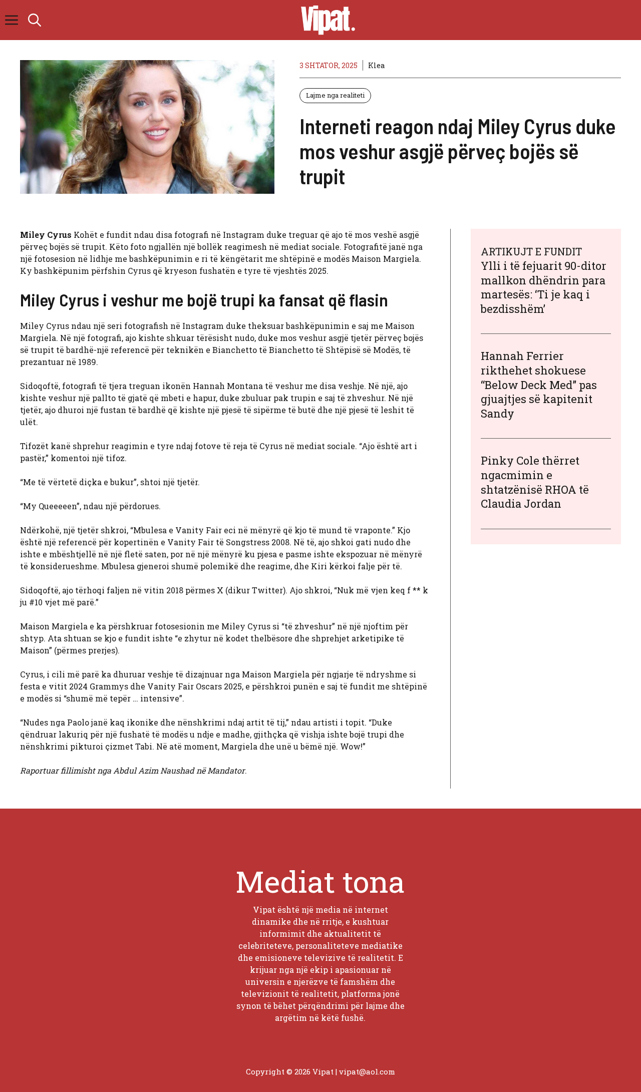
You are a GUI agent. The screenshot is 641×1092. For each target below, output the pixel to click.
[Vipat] (325, 20)
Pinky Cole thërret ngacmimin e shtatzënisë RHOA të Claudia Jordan (535, 482)
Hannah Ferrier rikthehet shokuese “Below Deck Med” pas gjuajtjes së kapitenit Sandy (539, 384)
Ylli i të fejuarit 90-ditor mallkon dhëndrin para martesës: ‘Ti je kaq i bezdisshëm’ (543, 287)
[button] (34, 20)
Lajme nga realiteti (335, 95)
